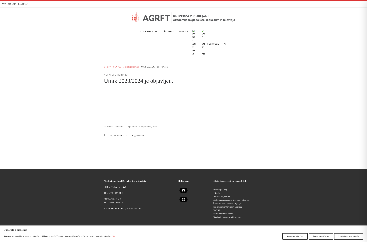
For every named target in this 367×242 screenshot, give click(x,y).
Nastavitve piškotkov (295, 236)
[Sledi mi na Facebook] (364, 4)
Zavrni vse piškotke (321, 236)
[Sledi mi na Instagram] (359, 4)
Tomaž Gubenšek (115, 127)
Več (114, 236)
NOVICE (117, 66)
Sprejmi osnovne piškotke (348, 236)
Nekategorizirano (131, 66)
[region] (183, 233)
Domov (107, 66)
